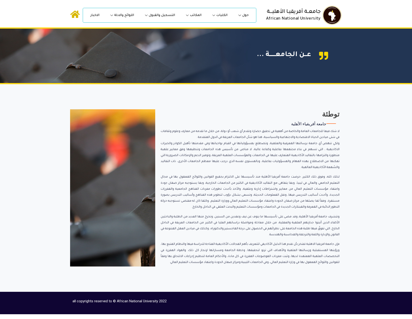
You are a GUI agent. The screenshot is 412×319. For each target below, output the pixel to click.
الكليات (221, 15)
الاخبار (94, 15)
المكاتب (195, 15)
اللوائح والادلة (124, 15)
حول (245, 15)
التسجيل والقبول (162, 15)
